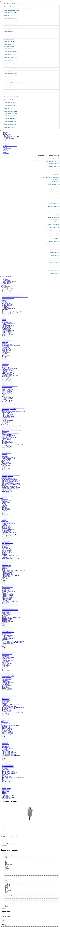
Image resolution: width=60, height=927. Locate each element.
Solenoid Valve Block (6, 730)
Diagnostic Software (5, 750)
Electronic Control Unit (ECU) (7, 729)
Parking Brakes (4, 363)
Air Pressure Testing (5, 770)
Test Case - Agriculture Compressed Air (9, 772)
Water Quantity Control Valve (7, 476)
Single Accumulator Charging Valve (8, 675)
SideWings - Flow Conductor (7, 587)
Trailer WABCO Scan (6, 747)
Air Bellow (4, 418)
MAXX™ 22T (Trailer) (6, 548)
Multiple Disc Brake (6, 700)
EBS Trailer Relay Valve (6, 531)
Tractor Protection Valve (6, 356)
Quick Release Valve (6, 352)
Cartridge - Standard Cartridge (7, 313)
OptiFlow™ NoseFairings (7, 598)
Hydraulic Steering (5, 462)
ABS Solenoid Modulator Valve (8, 325)
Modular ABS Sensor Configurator (8, 797)
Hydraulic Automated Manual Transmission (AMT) (11, 430)
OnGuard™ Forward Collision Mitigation (9, 479)
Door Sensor (4, 469)
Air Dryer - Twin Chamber (7, 305)
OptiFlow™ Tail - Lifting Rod (7, 596)
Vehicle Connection (4, 499)
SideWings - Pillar (5, 590)
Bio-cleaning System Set (6, 788)
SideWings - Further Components (8, 591)
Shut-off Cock (5, 542)
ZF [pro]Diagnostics (5, 742)
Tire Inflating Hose (5, 508)
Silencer (3, 354)
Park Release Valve (5, 545)
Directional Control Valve (7, 344)
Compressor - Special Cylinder (8, 290)
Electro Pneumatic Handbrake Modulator (9, 368)
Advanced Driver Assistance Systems (8, 478)
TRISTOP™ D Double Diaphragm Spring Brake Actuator (13, 408)
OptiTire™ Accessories (6, 612)
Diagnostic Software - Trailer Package (9, 754)
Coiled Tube (4, 505)
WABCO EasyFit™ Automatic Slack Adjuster (10, 403)
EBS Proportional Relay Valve (8, 334)
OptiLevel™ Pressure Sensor (7, 573)
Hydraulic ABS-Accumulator (7, 732)
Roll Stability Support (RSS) (7, 614)
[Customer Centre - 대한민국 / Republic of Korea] (11, 81)
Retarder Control (5, 357)
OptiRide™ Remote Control (7, 415)
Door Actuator (5, 466)
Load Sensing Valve (6, 347)
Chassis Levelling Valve (6, 422)
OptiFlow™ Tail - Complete (7, 593)
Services (3, 757)
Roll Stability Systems (6, 525)
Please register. (4, 845)
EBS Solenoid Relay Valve (7, 335)
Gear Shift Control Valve (6, 439)
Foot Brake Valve (5, 346)
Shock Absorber (5, 423)
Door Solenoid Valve (6, 470)
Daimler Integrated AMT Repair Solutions (10, 426)
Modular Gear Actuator (6, 436)
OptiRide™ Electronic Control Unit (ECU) (10, 416)
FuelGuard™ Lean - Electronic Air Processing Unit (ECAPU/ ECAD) (15, 297)
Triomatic (4, 503)
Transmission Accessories (6, 438)
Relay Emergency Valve (6, 685)
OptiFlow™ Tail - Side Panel (7, 594)
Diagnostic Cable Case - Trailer (8, 767)
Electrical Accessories (6, 515)
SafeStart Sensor (5, 615)
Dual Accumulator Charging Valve (8, 676)
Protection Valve (5, 302)
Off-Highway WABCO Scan (7, 748)
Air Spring (4, 419)
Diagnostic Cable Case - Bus (7, 766)
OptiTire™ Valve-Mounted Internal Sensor (10, 610)
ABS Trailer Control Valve (7, 326)
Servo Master (4, 455)
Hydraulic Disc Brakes (6, 396)
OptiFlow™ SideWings (6, 586)
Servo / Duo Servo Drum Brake (8, 401)
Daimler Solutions (5, 431)
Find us (4, 133)
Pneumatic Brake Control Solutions (7, 649)
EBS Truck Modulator (6, 331)
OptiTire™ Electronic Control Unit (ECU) (10, 605)
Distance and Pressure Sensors (7, 728)
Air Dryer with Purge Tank (7, 306)
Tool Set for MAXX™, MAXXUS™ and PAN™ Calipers (13, 777)
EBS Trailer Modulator (6, 530)
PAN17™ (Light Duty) (6, 392)
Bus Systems (3, 464)
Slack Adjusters (4, 402)
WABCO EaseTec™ (6, 793)
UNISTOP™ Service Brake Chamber (9, 557)
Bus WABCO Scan (5, 746)
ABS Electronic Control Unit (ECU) (9, 323)
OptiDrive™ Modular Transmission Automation (10, 433)
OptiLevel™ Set (5, 578)
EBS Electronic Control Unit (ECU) (9, 336)
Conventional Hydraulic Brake (7, 370)
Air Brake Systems (4, 321)
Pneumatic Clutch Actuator (7, 434)
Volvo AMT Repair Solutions (7, 427)
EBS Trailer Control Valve (7, 332)
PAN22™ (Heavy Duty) (6, 390)
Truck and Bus (3, 285)
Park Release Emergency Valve (8, 538)
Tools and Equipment (5, 769)
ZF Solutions (4, 432)
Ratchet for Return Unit (6, 781)
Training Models (4, 794)
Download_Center (5, 756)
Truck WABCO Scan (6, 745)
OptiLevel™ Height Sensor (7, 572)
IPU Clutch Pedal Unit (6, 447)
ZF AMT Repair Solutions (7, 428)
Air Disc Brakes (5, 383)
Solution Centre (8, 140)
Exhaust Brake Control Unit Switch (8, 457)
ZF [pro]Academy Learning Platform (12, 136)
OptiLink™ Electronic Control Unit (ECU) (10, 601)
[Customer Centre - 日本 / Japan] (8, 78)
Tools (3, 782)
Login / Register (6, 132)
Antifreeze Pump (5, 309)
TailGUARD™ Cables (6, 492)
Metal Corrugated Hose (6, 509)
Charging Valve (5, 300)
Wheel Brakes (3, 382)
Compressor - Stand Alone (7, 291)
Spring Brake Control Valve (7, 543)
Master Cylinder (5, 702)
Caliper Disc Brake (5, 699)
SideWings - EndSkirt (6, 589)
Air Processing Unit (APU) (7, 294)
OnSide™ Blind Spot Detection (7, 482)
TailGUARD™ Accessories (7, 494)
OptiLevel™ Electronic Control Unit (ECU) (10, 575)
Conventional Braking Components (8, 339)
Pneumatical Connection (6, 500)
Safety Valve (4, 301)
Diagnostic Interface (6, 760)
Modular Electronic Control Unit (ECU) (9, 437)
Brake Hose (4, 507)
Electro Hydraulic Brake (6, 378)
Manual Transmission (6, 452)
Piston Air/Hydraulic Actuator (7, 374)
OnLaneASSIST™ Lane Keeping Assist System (11, 480)
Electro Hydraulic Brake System (7, 731)
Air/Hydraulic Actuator (6, 701)
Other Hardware (5, 758)
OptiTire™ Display (5, 611)
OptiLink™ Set (5, 603)
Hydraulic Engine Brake (6, 360)
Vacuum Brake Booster (6, 377)
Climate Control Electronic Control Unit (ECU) (11, 475)
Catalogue (7, 135)
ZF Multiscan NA (5, 768)
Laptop (3, 759)
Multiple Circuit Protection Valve (8, 298)
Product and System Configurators (7, 795)
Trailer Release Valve (6, 544)
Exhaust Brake (5, 359)
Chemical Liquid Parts (6, 789)
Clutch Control (4, 443)
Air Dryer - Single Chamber (7, 304)
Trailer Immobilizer (5, 622)
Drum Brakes (4, 399)
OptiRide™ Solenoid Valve (7, 412)
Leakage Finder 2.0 (5, 783)
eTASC (3, 577)
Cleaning (3, 787)
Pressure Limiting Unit (6, 350)
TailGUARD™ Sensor (6, 493)
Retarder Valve (5, 358)
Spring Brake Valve (5, 367)
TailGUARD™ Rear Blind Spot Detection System (11, 484)
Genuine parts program (9, 138)
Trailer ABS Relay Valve (6, 527)
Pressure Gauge (5, 774)
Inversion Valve (5, 366)
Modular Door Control (6, 465)
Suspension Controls (5, 410)
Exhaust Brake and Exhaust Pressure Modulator (11, 345)
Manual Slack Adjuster (6, 404)
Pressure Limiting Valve (6, 349)
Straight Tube (4, 506)
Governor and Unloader (6, 299)
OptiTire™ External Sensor (7, 608)
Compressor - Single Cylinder (7, 288)
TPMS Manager (5, 785)
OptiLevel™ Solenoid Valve (7, 571)
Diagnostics (7, 139)
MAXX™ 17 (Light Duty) (7, 388)
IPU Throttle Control (6, 449)
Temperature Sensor (6, 477)
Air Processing (4, 293)
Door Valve (4, 471)
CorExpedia (7, 137)
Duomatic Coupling (6, 502)
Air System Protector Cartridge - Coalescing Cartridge (12, 312)
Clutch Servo (4, 454)
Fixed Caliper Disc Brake (7, 398)
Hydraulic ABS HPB (6, 380)
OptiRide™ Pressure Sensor (7, 414)
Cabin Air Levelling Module (7, 420)
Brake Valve (4, 371)
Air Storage (3, 316)
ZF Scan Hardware (5, 749)
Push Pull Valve (5, 365)
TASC (3, 569)
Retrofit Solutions (4, 485)
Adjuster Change (5, 780)
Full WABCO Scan (5, 744)
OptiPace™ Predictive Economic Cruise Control (11, 483)
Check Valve (4, 343)
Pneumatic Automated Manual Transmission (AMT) (11, 425)
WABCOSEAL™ (5, 792)
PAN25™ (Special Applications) (8, 389)
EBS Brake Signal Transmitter (7, 333)
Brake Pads (4, 394)
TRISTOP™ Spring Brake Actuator (9, 409)
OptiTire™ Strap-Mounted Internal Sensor (10, 609)
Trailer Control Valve (6, 355)
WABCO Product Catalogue (6, 919)
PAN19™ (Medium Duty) (7, 391)
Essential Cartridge (5, 314)
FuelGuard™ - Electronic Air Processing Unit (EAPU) (12, 296)
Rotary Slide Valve (5, 567)
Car (1, 724)
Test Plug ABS (5, 762)
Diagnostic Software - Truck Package (9, 752)
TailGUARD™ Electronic (7, 491)
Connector (4, 512)
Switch (3, 691)
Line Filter (4, 315)
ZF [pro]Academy (4, 738)
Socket (3, 513)
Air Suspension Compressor (7, 727)
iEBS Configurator (5, 796)
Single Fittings (4, 580)
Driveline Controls (4, 424)
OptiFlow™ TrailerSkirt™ (7, 599)
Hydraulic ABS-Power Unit (7, 734)
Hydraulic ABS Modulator (7, 379)
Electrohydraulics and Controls (6, 688)
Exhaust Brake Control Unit (7, 361)
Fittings (2, 579)
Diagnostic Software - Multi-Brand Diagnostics (11, 755)
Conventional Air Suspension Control (9, 417)
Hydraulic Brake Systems (5, 369)
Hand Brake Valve (5, 364)
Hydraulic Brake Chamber (7, 372)
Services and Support (4, 737)
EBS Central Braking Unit (7, 337)
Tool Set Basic (5, 778)
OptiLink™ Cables (5, 602)
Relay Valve (4, 353)
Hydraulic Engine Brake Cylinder (8, 458)
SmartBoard (4, 616)
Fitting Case (4, 510)
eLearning (3, 739)
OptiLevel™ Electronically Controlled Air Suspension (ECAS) (13, 570)
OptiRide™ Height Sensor (7, 413)
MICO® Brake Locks (6, 723)
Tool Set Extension (5, 779)
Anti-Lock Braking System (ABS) (8, 322)
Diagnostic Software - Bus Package (8, 753)
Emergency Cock (5, 472)
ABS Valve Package (6, 327)
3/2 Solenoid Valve (5, 341)
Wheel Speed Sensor (6, 329)
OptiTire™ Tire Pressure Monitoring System (10, 604)
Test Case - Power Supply (7, 784)
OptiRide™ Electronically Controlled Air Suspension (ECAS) (13, 411)
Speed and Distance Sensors (7, 441)
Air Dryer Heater (5, 307)
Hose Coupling (5, 536)
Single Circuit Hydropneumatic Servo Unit (10, 375)
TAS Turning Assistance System (8, 495)
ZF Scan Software (5, 743)
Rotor (3, 395)
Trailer (1, 498)
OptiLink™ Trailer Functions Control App (9, 600)
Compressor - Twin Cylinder (7, 289)
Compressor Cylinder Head (7, 292)
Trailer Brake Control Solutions (7, 678)
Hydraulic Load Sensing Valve (8, 373)
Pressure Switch (5, 351)
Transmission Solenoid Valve (7, 442)
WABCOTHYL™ (5, 790)
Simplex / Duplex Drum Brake (8, 400)
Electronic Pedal (5, 690)
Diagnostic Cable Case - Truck (8, 765)
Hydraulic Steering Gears (7, 463)
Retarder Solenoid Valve (6, 459)
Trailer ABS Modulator (6, 526)
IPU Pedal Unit (5, 448)
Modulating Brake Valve (6, 677)
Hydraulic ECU (5, 381)
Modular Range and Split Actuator (8, 435)
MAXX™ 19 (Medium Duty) (7, 387)
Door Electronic (5, 467)
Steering (2, 461)
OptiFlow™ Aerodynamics (7, 597)
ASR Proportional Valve (6, 328)
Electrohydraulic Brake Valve (7, 689)
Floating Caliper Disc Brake (7, 397)
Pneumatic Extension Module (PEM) (9, 532)
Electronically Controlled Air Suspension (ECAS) (10, 725)
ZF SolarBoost (4, 497)
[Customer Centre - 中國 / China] (8, 126)
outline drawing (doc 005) (6, 911)
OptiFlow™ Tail (5, 592)
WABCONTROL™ (6, 791)
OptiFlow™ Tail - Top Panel (7, 595)
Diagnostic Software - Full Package (8, 751)
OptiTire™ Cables (5, 613)
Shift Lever (4, 440)
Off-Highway (3, 623)
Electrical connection (5, 511)
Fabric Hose (4, 775)
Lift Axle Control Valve (6, 566)
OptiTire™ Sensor (5, 606)
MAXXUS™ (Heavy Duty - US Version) (10, 386)
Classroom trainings (5, 740)
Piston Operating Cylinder (7, 348)
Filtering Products (5, 310)
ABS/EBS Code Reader (6, 761)
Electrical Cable (5, 514)
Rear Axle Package (5, 655)
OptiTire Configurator (6, 798)
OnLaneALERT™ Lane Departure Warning (10, 481)
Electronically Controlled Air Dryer (8, 308)
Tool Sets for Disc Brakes (7, 393)
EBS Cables (4, 338)
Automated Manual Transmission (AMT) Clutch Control (12, 444)
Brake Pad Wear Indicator (6, 583)
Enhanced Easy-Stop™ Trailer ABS (8, 584)
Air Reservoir (4, 517)
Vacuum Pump (4, 736)
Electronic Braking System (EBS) (8, 330)
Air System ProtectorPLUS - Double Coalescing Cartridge (13, 311)
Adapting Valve (5, 342)
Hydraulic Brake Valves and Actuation (8, 673)
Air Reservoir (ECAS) (6, 726)
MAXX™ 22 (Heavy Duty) (7, 385)
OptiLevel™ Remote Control (7, 574)
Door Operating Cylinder (7, 468)
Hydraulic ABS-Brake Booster (7, 733)
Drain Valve (4, 320)
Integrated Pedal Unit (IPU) (7, 446)
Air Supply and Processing (6, 286)
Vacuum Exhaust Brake (6, 460)
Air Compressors (5, 287)
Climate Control (4, 717)
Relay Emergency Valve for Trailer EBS (9, 534)
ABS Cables (4, 324)
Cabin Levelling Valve (6, 421)
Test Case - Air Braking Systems (8, 771)
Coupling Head (5, 501)
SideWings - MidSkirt (6, 588)
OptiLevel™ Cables (6, 576)
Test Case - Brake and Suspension (8, 773)
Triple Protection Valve (6, 303)
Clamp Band (4, 319)
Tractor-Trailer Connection (6, 679)
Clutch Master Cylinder (6, 450)
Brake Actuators (5, 405)
